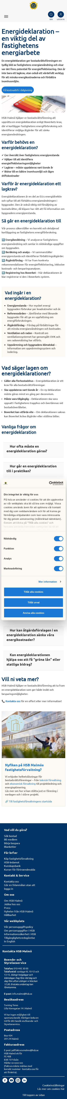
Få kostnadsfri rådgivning (17, 90)
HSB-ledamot (11, 862)
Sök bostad (10, 835)
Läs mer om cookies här (51, 1088)
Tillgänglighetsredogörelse (19, 937)
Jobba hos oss (12, 904)
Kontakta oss (11, 881)
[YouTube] (11, 1081)
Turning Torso (11, 1005)
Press (7, 907)
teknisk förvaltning (50, 780)
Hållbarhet (10, 914)
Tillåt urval (34, 602)
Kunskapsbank (12, 865)
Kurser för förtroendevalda (19, 869)
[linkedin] (24, 1081)
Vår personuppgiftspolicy (18, 926)
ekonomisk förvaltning (23, 783)
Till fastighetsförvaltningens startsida (30, 801)
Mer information (48, 581)
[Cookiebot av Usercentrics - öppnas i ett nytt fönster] (49, 483)
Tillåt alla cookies (33, 591)
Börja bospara (12, 843)
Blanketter (10, 846)
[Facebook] (5, 1081)
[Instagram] (18, 1081)
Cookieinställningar (53, 1085)
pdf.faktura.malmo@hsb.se (25, 1050)
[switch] (58, 548)
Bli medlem (10, 839)
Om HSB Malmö (13, 900)
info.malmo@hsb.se (22, 993)
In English (9, 941)
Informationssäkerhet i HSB (20, 934)
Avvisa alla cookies (33, 613)
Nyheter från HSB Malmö (18, 911)
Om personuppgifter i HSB (19, 930)
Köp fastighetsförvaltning (19, 858)
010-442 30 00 (21, 968)
